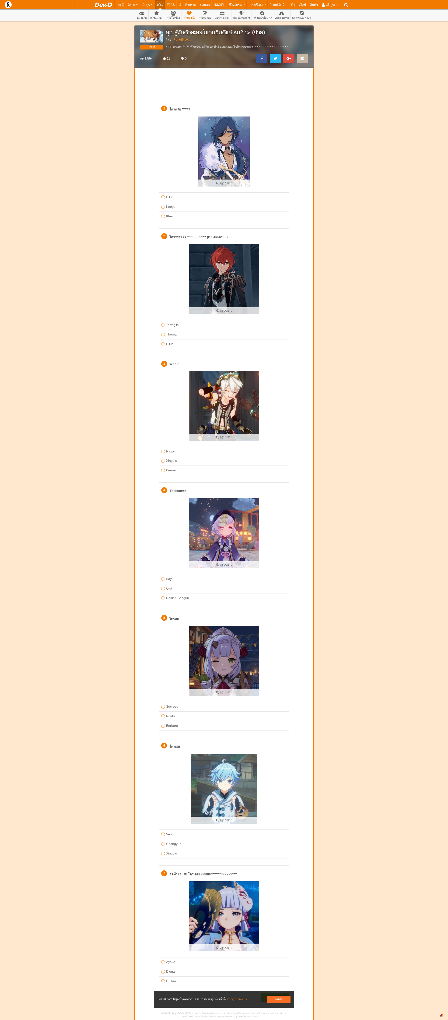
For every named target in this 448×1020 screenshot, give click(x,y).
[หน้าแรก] (103, 4)
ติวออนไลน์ (298, 4)
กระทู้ (120, 4)
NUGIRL (219, 4)
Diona (170, 971)
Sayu (170, 579)
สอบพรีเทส (256, 4)
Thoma (171, 334)
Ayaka (170, 962)
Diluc (169, 197)
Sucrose (172, 706)
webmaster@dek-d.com (274, 1013)
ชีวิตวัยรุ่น (236, 4)
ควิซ (160, 4)
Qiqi (169, 588)
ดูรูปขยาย (225, 183)
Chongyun (173, 844)
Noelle (170, 716)
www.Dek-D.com (191, 1016)
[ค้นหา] (346, 5)
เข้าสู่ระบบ (332, 4)
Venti (169, 834)
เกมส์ (151, 47)
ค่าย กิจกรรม (187, 4)
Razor (170, 451)
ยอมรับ (279, 999)
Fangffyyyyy (182, 39)
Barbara (172, 725)
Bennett (172, 470)
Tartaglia (172, 325)
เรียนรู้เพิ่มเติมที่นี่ (237, 999)
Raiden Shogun (177, 598)
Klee (169, 216)
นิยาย (132, 4)
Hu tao (171, 981)
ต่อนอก (205, 4)
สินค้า (314, 4)
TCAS (171, 4)
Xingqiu (171, 460)
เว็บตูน (146, 4)
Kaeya (170, 206)
